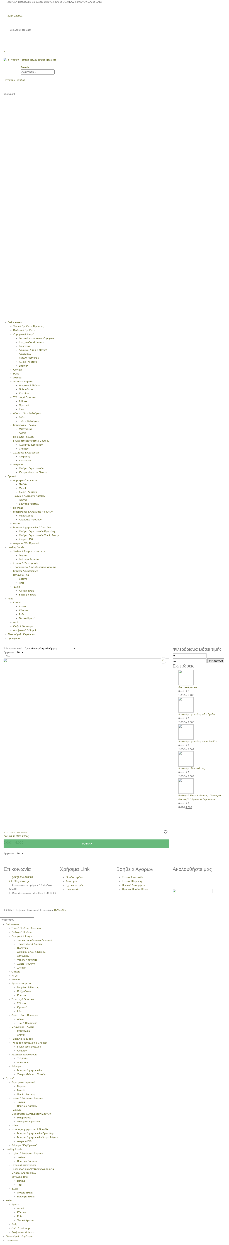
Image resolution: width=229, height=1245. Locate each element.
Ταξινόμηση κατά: (13, 648)
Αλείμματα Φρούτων (30, 519)
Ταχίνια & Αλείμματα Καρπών (29, 495)
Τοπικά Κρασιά (27, 618)
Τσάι (21, 582)
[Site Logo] (30, 59)
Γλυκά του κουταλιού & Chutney (31, 440)
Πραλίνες (18, 507)
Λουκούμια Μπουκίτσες (16, 835)
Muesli (22, 488)
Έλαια (16, 586)
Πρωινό (12, 476)
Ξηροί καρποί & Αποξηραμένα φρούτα (34, 567)
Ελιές (22, 409)
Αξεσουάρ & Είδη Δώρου (21, 634)
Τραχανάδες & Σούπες (31, 342)
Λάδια (22, 417)
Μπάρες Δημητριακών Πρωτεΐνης (37, 531)
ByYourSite (60, 910)
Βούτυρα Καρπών (29, 503)
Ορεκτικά (24, 405)
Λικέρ (16, 622)
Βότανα (23, 578)
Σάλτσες (23, 401)
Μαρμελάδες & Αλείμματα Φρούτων (33, 511)
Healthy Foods (16, 547)
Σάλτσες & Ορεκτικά (24, 397)
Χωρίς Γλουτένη (28, 361)
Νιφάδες (23, 484)
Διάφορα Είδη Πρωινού (26, 543)
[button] (25, 67)
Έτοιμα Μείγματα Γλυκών (33, 472)
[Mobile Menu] (5, 52)
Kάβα (10, 598)
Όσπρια (17, 369)
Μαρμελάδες (26, 515)
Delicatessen (15, 322)
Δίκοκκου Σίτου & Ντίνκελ (33, 349)
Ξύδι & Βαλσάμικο (29, 421)
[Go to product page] (201, 677)
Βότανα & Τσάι (21, 574)
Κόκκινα (23, 610)
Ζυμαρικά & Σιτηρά (23, 334)
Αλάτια (22, 432)
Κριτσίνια (24, 393)
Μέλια (16, 523)
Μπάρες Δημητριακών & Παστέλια (32, 527)
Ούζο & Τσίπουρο (23, 626)
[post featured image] (86, 741)
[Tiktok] (25, 42)
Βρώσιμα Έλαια (27, 594)
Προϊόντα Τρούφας (24, 436)
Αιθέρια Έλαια (26, 590)
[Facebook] (6, 42)
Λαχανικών (25, 353)
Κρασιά (17, 602)
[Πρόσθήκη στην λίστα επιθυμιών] (166, 832)
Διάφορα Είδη (26, 539)
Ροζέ (21, 614)
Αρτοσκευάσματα (23, 381)
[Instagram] (15, 42)
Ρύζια (16, 373)
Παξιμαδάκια (26, 389)
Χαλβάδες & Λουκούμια (26, 452)
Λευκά (22, 606)
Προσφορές (14, 638)
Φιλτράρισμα (216, 660)
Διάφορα (18, 464)
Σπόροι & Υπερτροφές (25, 563)
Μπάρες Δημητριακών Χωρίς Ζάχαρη (39, 535)
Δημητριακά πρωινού (25, 480)
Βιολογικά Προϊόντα (24, 330)
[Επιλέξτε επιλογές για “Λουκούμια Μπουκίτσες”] (163, 660)
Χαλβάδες (24, 456)
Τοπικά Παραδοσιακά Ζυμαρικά (36, 338)
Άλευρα (17, 377)
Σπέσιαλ (23, 365)
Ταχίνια (23, 499)
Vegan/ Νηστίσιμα (29, 357)
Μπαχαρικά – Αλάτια (24, 424)
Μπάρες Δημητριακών (31, 468)
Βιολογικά (24, 346)
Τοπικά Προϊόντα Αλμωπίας (28, 326)
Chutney (23, 448)
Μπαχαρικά (25, 428)
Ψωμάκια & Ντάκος (29, 385)
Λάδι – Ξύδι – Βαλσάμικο (27, 413)
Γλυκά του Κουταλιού (31, 444)
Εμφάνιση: (9, 652)
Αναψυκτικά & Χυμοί (24, 630)
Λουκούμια (25, 460)
